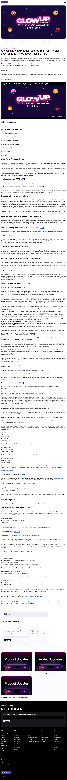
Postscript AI (4, 737)
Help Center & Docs (5, 762)
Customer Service (18, 745)
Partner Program (57, 753)
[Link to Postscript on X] (15, 709)
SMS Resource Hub (45, 733)
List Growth (16, 735)
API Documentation (5, 764)
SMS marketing (37, 467)
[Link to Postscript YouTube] (18, 709)
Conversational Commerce (33, 741)
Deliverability (17, 747)
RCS (2, 743)
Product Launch (44, 739)
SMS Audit (43, 741)
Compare (30, 735)
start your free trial (14, 603)
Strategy (16, 733)
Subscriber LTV (31, 739)
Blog (2, 41)
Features (16, 749)
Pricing (2, 750)
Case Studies (30, 733)
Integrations (56, 751)
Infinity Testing (4, 741)
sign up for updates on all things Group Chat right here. (36, 527)
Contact (56, 747)
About (55, 733)
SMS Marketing (4, 733)
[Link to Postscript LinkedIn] (11, 709)
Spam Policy (57, 745)
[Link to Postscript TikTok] (2, 709)
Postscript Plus (4, 745)
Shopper (3, 739)
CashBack (3, 735)
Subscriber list (10, 470)
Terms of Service (57, 737)
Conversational (17, 739)
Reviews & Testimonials (32, 737)
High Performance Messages (18, 742)
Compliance (16, 737)
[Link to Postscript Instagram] (8, 709)
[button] (65, 2)
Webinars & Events (45, 737)
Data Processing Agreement (57, 742)
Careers (56, 735)
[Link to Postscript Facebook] (5, 709)
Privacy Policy (19, 643)
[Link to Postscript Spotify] (21, 709)
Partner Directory (58, 756)
